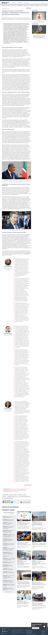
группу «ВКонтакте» (21, 488)
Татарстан (4, 496)
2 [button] (38, 20)
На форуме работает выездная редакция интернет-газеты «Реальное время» (23, 564)
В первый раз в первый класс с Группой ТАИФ (8, 569)
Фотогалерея (19, 2)
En (44, 2)
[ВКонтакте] (27, 8)
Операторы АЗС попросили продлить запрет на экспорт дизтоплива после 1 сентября (8, 540)
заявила (14, 234)
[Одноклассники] (30, 8)
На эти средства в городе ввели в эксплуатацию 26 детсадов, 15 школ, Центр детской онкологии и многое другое (39, 526)
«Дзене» (17, 491)
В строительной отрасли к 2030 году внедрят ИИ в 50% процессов (8, 589)
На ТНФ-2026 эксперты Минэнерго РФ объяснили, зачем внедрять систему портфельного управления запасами (23, 525)
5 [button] (41, 34)
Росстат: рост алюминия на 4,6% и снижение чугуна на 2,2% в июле (8, 523)
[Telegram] (10, 502)
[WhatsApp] (7, 502)
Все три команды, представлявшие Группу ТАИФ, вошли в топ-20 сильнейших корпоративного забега (39, 606)
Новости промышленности (9, 512)
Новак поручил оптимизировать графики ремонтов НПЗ (9, 572)
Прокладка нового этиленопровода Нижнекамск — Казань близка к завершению (8, 581)
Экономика (8, 5)
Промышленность (14, 5)
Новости (14, 2)
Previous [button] (32, 15)
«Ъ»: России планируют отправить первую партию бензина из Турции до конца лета (9, 559)
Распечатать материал (26, 502)
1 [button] (36, 20)
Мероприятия (37, 5)
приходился (11, 125)
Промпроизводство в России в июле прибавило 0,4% (8, 520)
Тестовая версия (29, 632)
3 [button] (39, 20)
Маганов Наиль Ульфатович (12, 496)
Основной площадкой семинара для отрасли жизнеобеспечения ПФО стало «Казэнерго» (8, 577)
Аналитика (3, 5)
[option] (39, 15)
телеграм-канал (14, 488)
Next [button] (45, 15)
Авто (24, 5)
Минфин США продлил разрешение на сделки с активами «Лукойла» (9, 585)
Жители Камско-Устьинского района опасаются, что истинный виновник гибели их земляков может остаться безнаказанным (39, 585)
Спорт (41, 5)
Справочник (26, 2)
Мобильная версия (29, 630)
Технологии (32, 5)
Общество (45, 5)
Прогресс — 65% (8, 556)
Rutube (13, 491)
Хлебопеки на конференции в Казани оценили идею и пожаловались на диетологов (23, 604)
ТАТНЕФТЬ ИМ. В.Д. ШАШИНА (7, 498)
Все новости (12, 513)
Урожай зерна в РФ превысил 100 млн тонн (8, 517)
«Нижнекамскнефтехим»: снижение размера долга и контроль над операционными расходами (9, 549)
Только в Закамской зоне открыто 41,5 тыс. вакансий (39, 545)
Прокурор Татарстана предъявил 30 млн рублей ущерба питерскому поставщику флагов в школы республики (23, 584)
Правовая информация (44, 631)
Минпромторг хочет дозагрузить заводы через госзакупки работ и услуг (8, 531)
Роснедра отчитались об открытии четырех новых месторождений (8, 527)
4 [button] (41, 20)
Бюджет (24, 494)
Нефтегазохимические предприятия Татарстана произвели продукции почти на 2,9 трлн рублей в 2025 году (9, 535)
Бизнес (28, 5)
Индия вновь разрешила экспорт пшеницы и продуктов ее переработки (8, 553)
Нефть (11, 494)
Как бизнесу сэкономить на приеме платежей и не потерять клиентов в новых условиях (39, 565)
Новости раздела (9, 591)
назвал (18, 205)
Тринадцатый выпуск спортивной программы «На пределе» (24, 545)
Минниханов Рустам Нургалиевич (24, 496)
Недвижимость (20, 5)
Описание (43, 632)
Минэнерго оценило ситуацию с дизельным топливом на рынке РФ (8, 544)
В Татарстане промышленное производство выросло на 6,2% (8, 566)
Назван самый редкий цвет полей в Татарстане (8, 562)
